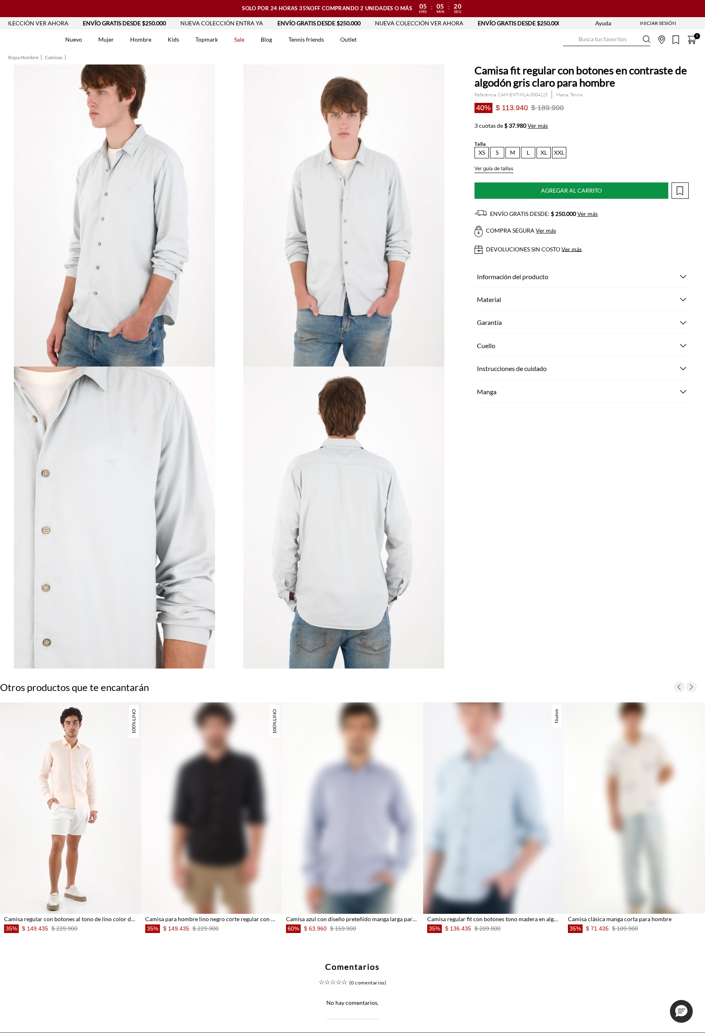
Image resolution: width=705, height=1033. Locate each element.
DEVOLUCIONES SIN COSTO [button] (533, 249)
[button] (481, 152)
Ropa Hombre (23, 57)
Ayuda (603, 23)
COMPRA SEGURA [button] (520, 230)
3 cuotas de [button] (511, 125)
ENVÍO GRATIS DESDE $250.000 (59, 23)
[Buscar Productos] (569, 39)
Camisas (53, 57)
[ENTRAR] (641, 23)
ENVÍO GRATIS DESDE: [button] (543, 213)
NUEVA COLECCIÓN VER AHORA (354, 23)
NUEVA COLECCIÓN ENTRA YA (156, 23)
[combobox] (606, 39)
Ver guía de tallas (493, 168)
